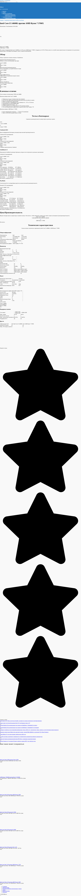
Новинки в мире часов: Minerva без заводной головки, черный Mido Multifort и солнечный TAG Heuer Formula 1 (24, 732)
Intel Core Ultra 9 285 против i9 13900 (8, 812)
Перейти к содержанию (5, 0)
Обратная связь (6, 887)
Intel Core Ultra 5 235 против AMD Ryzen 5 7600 (10, 882)
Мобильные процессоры (10, 15)
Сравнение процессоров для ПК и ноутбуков (14, 20)
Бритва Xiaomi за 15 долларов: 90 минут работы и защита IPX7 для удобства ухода (18, 741)
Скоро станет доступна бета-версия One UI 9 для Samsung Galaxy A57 (15, 723)
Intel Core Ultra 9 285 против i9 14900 (8, 829)
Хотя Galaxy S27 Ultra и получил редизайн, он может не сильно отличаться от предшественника (21, 720)
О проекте (5, 886)
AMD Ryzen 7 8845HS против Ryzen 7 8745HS (10, 777)
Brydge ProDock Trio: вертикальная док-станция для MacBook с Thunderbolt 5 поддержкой (19, 727)
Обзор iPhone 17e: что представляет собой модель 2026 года (13, 734)
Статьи (4, 12)
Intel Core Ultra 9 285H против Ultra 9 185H (9, 759)
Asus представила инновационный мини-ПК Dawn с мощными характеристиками (18, 738)
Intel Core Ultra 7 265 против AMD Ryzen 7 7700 (10, 864)
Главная (1, 20)
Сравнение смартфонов (10, 14)
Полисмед (5, 892)
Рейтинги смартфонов (7, 13)
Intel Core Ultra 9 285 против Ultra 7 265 (8, 847)
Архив (4, 889)
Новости (4, 11)
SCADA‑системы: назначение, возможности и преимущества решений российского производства (21, 736)
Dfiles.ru (1, 7)
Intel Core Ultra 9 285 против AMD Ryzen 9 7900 (10, 794)
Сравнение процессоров (10, 18)
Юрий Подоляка (6, 891)
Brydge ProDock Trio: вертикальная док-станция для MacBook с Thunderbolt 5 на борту (18, 725)
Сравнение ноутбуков (7, 16)
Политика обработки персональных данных (12, 888)
